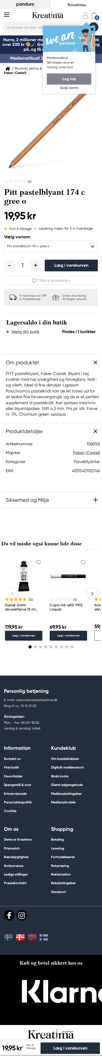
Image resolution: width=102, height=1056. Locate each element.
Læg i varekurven (71, 265)
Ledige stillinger (16, 874)
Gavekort (58, 892)
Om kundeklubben (65, 759)
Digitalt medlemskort (67, 767)
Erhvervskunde (15, 794)
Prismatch (12, 848)
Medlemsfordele (63, 802)
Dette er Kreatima (18, 839)
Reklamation (61, 874)
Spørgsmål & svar (17, 785)
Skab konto (60, 776)
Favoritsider (13, 776)
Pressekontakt (15, 883)
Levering (57, 848)
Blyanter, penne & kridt (32, 68)
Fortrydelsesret (63, 857)
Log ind (69, 79)
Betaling (57, 839)
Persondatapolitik (18, 802)
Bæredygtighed (16, 857)
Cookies (10, 811)
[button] (9, 265)
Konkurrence (13, 866)
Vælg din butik (25, 331)
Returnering (60, 866)
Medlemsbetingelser (66, 794)
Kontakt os (12, 759)
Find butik (11, 767)
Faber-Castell (15, 73)
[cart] (94, 15)
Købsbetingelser (63, 883)
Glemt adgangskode (67, 785)
